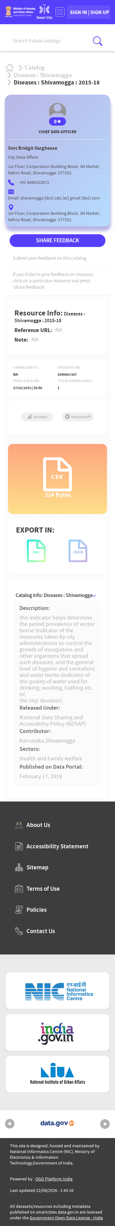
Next (105, 1124)
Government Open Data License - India (66, 1218)
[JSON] (78, 551)
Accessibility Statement (57, 846)
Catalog (35, 67)
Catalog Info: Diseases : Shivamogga (54, 595)
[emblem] (20, 15)
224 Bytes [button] (58, 494)
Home (9, 67)
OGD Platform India (54, 1179)
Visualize (40, 416)
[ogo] (44, 17)
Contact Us (41, 931)
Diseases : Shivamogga (43, 75)
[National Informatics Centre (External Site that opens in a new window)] (57, 990)
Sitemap (38, 867)
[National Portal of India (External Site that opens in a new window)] (57, 1032)
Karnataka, (32, 741)
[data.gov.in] (57, 1124)
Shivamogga (60, 741)
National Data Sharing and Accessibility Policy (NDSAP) (52, 721)
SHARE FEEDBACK (57, 240)
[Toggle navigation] (60, 12)
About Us (38, 825)
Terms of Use (43, 889)
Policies (37, 910)
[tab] (57, 595)
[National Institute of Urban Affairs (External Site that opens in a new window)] (57, 1074)
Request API (81, 416)
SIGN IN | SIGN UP (89, 12)
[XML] (37, 551)
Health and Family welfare (50, 759)
